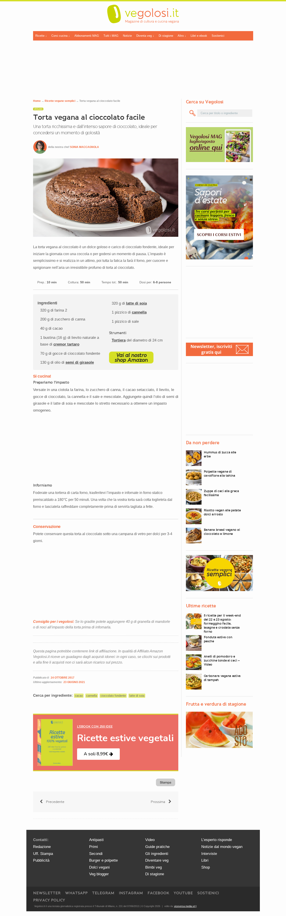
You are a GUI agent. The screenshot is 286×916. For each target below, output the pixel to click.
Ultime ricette (201, 606)
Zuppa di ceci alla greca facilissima (221, 493)
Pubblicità (41, 860)
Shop (205, 867)
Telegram (103, 892)
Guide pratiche (157, 847)
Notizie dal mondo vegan (221, 847)
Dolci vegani (99, 867)
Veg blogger (99, 874)
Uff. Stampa (43, 854)
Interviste (209, 854)
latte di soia (136, 303)
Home (37, 100)
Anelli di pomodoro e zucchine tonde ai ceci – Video (222, 660)
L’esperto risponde (216, 840)
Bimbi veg (153, 867)
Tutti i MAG (110, 35)
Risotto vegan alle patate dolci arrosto (222, 512)
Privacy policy (49, 900)
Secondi (96, 854)
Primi (93, 847)
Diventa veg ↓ (145, 35)
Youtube (183, 892)
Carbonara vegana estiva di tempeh (222, 678)
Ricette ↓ (41, 35)
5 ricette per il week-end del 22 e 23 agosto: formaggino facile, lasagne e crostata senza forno (222, 623)
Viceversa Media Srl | (185, 906)
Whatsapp (76, 892)
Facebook (158, 892)
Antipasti (96, 840)
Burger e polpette (103, 860)
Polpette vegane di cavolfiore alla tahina (219, 474)
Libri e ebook (199, 35)
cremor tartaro (66, 344)
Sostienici (218, 35)
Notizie (127, 35)
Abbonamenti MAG (86, 35)
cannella (139, 312)
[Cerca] (192, 113)
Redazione (42, 847)
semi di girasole (79, 362)
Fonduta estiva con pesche (218, 639)
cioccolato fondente (113, 695)
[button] (98, 754)
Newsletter (47, 892)
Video (150, 840)
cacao (79, 695)
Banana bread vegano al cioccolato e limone (222, 532)
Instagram (131, 892)
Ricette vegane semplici (60, 100)
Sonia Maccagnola (84, 147)
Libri (204, 860)
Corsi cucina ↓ (60, 35)
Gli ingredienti (156, 854)
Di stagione (166, 35)
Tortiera (119, 340)
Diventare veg (156, 860)
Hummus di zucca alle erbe (220, 454)
